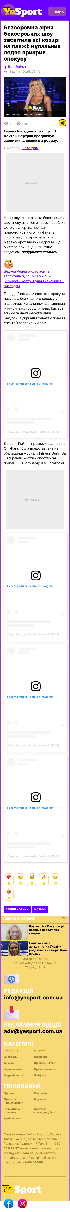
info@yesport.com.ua (33, 997)
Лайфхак (40, 1075)
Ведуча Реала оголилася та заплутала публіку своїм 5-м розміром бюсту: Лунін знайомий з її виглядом (34, 278)
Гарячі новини (17, 909)
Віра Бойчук (17, 67)
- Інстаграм (35, 114)
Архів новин (12, 1118)
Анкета (9, 1063)
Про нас (9, 1093)
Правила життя (44, 1069)
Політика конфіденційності (46, 1110)
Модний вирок (14, 1075)
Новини (40, 909)
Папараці (40, 1056)
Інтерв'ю (40, 1050)
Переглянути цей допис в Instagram (30, 383)
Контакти (40, 1093)
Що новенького (44, 1063)
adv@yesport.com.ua (33, 1031)
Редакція (40, 1099)
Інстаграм (30, 148)
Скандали (11, 1056)
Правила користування (13, 1101)
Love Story (11, 1050)
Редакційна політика (12, 1110)
